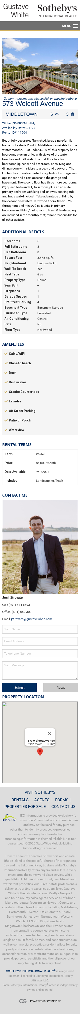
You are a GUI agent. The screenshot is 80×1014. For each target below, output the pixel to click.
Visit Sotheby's (40, 792)
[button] (40, 752)
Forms (61, 800)
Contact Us (63, 806)
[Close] (49, 733)
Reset (61, 687)
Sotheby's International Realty (31, 971)
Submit (19, 687)
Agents (42, 800)
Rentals (20, 800)
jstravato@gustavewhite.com (31, 619)
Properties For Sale (25, 806)
